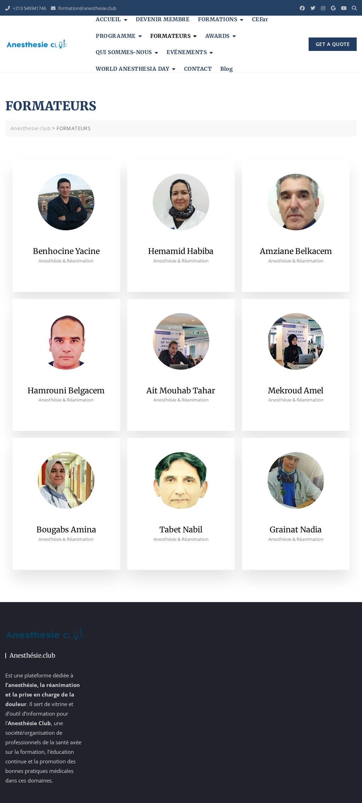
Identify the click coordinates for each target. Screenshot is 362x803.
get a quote (333, 44)
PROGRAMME (116, 36)
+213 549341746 (29, 8)
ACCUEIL (108, 19)
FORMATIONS (217, 19)
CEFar (260, 19)
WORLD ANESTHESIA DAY (132, 68)
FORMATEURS (170, 36)
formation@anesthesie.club (86, 8)
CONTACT (198, 68)
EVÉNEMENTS (187, 52)
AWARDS (217, 36)
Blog (226, 68)
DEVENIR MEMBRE (162, 19)
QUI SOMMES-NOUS (124, 52)
